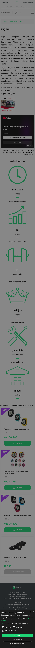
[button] (17, 644)
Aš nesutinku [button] (17, 640)
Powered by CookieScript (17, 646)
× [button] (33, 612)
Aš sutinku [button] (17, 635)
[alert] (17, 324)
